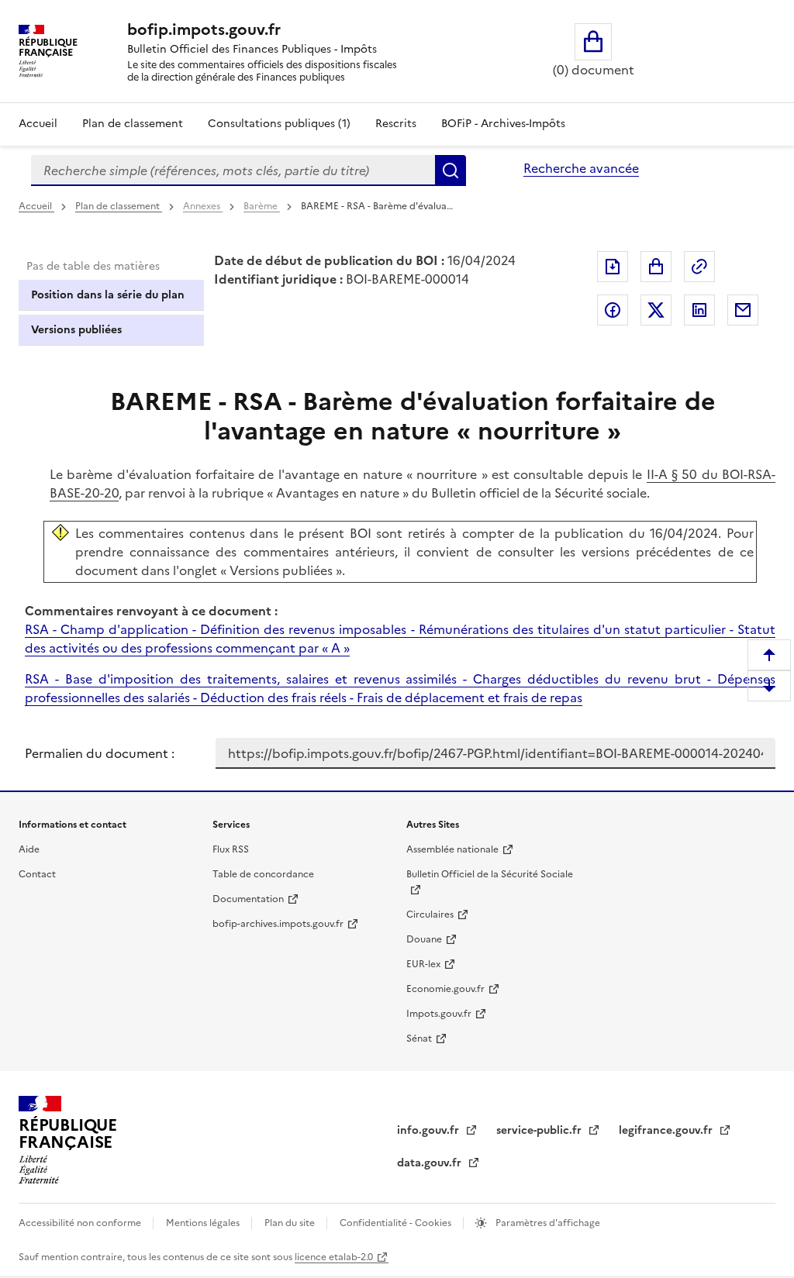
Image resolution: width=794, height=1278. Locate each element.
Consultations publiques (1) (279, 123)
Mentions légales (204, 1223)
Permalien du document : (99, 753)
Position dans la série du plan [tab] (108, 295)
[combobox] (233, 170)
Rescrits (395, 123)
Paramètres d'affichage (546, 1223)
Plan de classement (132, 123)
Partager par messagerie (742, 310)
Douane (424, 939)
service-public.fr (540, 1130)
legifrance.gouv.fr (667, 1130)
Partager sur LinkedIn (699, 310)
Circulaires (430, 914)
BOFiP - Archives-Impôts (503, 123)
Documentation (248, 899)
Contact (37, 874)
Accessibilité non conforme (81, 1223)
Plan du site (290, 1223)
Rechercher (450, 170)
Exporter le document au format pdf (612, 266)
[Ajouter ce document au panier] (655, 266)
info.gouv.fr (429, 1130)
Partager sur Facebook (612, 310)
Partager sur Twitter (655, 310)
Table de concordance (263, 874)
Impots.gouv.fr (438, 1014)
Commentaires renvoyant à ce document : (151, 610)
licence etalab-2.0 (334, 1257)
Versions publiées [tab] (76, 330)
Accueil (38, 123)
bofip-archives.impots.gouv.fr (277, 924)
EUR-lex (423, 964)
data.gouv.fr (430, 1163)
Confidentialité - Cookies (397, 1223)
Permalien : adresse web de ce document (699, 266)
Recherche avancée (581, 168)
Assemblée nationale (452, 849)
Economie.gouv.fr (445, 989)
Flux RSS (230, 849)
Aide (29, 849)
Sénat (419, 1038)
